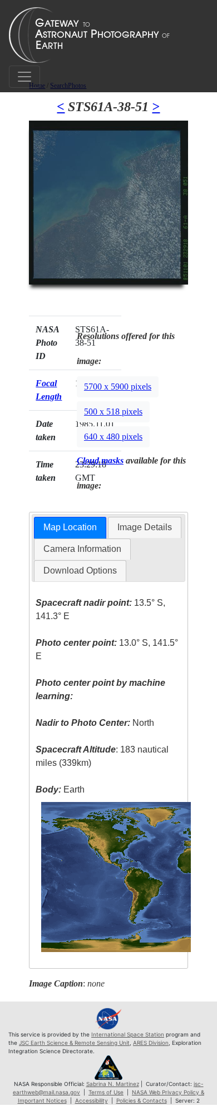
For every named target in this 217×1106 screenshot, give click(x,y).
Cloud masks (100, 460)
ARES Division (151, 1042)
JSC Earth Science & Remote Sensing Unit (74, 1042)
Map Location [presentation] (70, 527)
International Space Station (127, 1034)
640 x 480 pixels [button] (113, 436)
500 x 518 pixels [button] (113, 411)
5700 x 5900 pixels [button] (117, 386)
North (95, 723)
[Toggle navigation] (24, 77)
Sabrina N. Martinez (112, 1083)
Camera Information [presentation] (82, 549)
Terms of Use (106, 1092)
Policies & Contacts (141, 1100)
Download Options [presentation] (80, 570)
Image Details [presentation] (144, 527)
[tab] (70, 528)
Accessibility (91, 1100)
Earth (60, 789)
